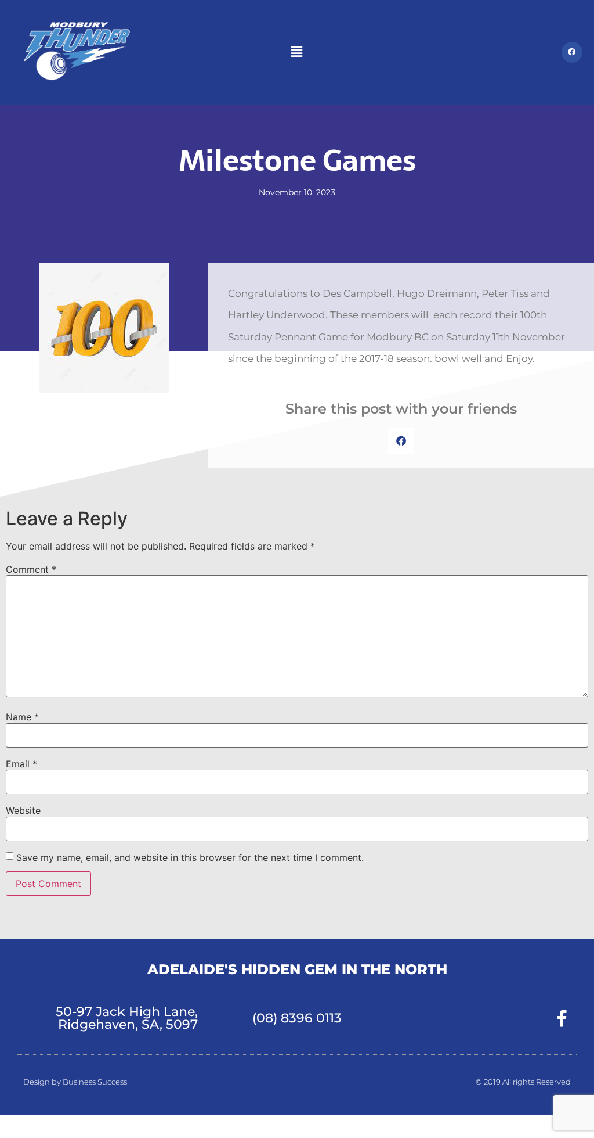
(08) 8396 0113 (297, 1018)
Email (21, 764)
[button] (297, 52)
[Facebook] (572, 52)
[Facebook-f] (562, 1018)
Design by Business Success (75, 1081)
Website (23, 810)
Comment (31, 569)
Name (22, 716)
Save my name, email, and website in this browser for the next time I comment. (190, 857)
